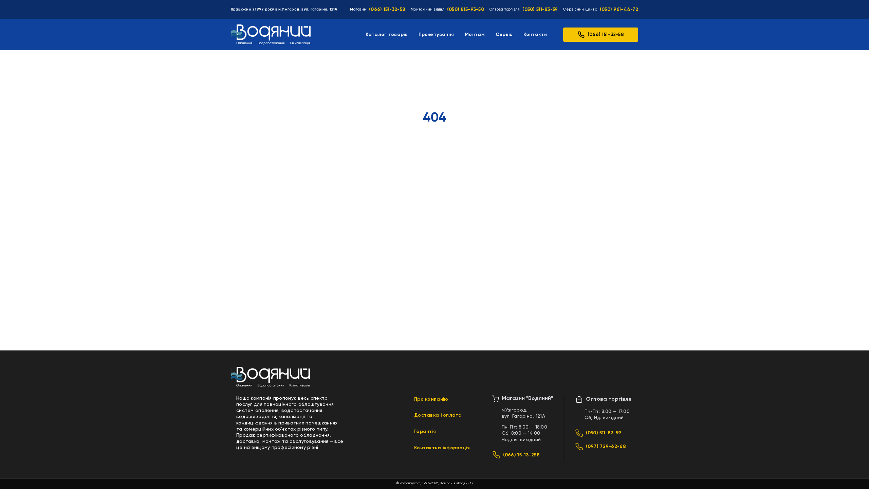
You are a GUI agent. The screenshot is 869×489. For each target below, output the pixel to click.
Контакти (535, 34)
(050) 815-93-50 (465, 9)
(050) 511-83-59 (540, 9)
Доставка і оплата (438, 415)
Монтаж (475, 34)
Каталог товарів (387, 34)
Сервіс (504, 34)
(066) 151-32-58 (387, 9)
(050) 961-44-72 (619, 9)
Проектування (436, 34)
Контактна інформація (442, 448)
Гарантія (425, 431)
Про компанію (431, 399)
